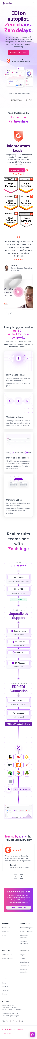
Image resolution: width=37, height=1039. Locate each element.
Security (4, 994)
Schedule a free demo (19, 53)
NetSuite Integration (27, 928)
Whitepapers (24, 966)
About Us (5, 986)
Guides (22, 958)
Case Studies (24, 962)
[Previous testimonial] (5, 313)
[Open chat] (32, 1034)
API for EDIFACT (7, 955)
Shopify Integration (26, 931)
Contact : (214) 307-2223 (10, 1014)
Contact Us (5, 990)
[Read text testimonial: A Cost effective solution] (18, 292)
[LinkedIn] (11, 1021)
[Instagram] (13, 1021)
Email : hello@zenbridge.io (11, 1016)
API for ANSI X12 (7, 958)
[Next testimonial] (10, 313)
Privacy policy (6, 1033)
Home (4, 983)
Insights (22, 955)
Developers (6, 928)
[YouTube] (22, 1021)
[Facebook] (19, 1021)
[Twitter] (16, 1021)
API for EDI (5, 931)
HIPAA (4, 935)
